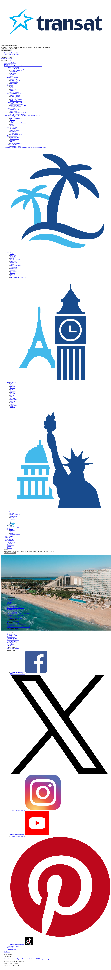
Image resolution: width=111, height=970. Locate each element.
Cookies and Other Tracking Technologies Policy (21, 613)
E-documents (11, 634)
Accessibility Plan (12, 609)
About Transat (11, 599)
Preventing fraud (12, 630)
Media (9, 603)
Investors (9, 602)
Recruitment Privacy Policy (15, 618)
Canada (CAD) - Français (11, 54)
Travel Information (9, 536)
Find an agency (8, 539)
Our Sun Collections (13, 621)
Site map (9, 645)
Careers (9, 605)
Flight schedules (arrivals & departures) (18, 627)
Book (23, 66)
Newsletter (10, 947)
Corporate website (9, 540)
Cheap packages (12, 635)
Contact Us (7, 537)
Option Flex (10, 644)
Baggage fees (11, 625)
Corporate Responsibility (14, 606)
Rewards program (9, 64)
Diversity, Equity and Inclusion (15, 608)
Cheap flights (11, 637)
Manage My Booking (7, 58)
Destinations (25, 147)
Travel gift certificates (13, 643)
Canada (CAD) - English (11, 53)
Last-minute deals (12, 638)
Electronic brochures (13, 640)
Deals (23, 115)
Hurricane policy (12, 641)
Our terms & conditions (13, 612)
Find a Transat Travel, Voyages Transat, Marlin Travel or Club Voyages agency (26, 959)
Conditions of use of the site (15, 615)
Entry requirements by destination (16, 624)
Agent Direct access (13, 648)
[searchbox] (11, 549)
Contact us (7, 952)
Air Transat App (11, 949)
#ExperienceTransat (13, 946)
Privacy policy (11, 616)
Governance (10, 600)
